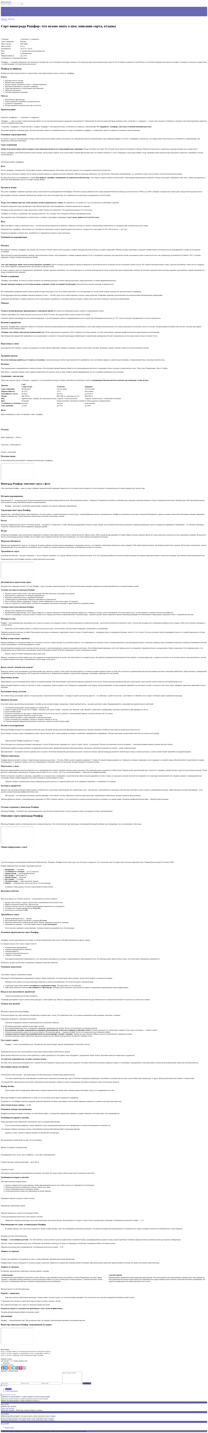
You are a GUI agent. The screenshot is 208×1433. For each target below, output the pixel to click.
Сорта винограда (11, 10)
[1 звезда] (4, 1361)
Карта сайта (9, 1427)
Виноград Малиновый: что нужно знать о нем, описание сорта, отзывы (27, 1418)
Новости (8, 8)
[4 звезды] (11, 1360)
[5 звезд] (13, 1360)
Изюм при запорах (8, 1408)
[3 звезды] (10, 1360)
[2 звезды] (9, 1360)
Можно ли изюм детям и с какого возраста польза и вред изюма (24, 1398)
